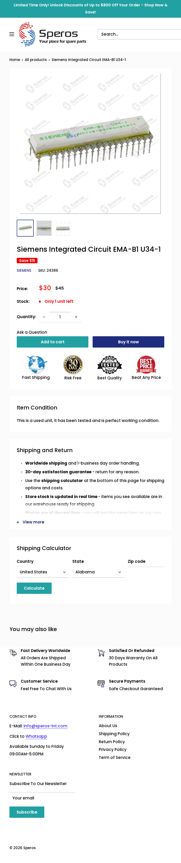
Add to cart (53, 342)
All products (36, 59)
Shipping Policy (114, 734)
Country (25, 561)
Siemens (24, 270)
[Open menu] (11, 34)
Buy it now (128, 342)
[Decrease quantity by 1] (44, 317)
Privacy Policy (113, 749)
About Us (108, 726)
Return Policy (112, 742)
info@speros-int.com (45, 726)
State (78, 561)
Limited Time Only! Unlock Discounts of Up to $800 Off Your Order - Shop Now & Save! (91, 8)
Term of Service (115, 757)
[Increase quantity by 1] (76, 317)
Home (14, 59)
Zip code (136, 561)
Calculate (34, 588)
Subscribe (26, 812)
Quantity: (26, 317)
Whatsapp (36, 736)
